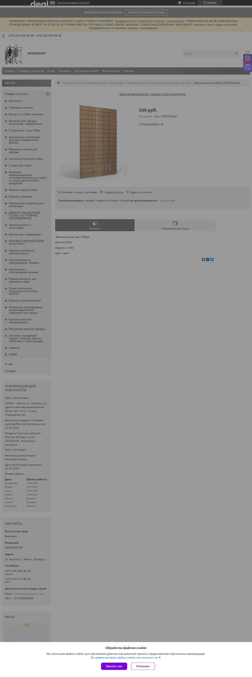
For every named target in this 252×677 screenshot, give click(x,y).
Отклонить (143, 666)
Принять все (114, 666)
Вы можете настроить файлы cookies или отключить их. (124, 657)
